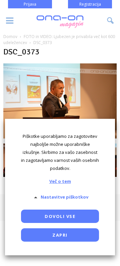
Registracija (90, 4)
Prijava (30, 4)
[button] (110, 21)
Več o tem (60, 181)
